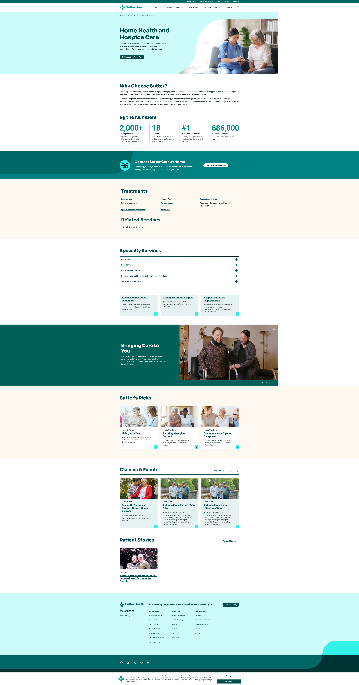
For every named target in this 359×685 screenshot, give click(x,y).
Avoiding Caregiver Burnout (174, 435)
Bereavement (126, 199)
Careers (226, 2)
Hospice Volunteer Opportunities (214, 299)
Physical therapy (167, 203)
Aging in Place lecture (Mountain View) (216, 506)
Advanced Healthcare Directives (134, 299)
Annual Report (178, 620)
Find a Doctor (152, 620)
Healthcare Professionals (203, 620)
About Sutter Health (178, 615)
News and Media (202, 624)
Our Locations (153, 624)
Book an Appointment (206, 2)
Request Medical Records (156, 638)
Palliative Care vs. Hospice (178, 297)
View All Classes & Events (225, 471)
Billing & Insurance (154, 633)
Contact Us (235, 2)
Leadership (175, 633)
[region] (179, 678)
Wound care (165, 209)
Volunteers (198, 633)
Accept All (228, 681)
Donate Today (231, 605)
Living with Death (132, 433)
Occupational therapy (209, 199)
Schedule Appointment (155, 615)
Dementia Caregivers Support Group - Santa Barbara (135, 508)
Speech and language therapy (133, 209)
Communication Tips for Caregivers (218, 435)
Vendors (197, 629)
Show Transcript (268, 383)
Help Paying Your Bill (155, 642)
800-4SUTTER (127, 611)
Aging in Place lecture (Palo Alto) (179, 506)
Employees (198, 615)
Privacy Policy (132, 682)
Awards (174, 624)
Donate (218, 2)
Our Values (175, 638)
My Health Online (190, 2)
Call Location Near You (132, 57)
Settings (228, 676)
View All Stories (229, 541)
